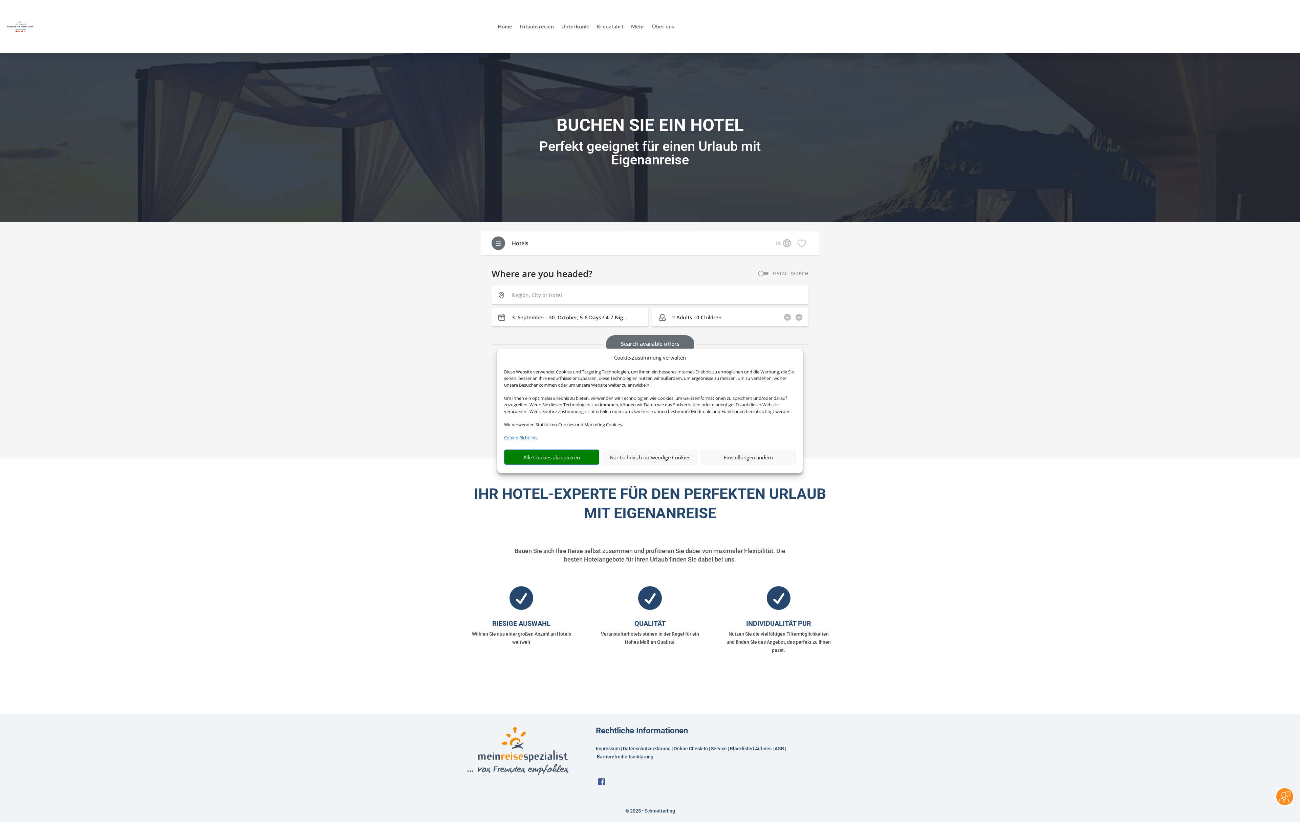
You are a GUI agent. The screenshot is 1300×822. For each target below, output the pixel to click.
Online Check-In (691, 748)
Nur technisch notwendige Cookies (650, 457)
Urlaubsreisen (537, 26)
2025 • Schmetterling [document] (652, 811)
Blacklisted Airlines (751, 748)
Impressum (608, 748)
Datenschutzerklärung (647, 748)
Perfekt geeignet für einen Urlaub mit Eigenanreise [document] (650, 153)
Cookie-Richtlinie (521, 438)
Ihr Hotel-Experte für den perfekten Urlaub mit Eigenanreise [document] (650, 503)
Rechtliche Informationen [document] (642, 731)
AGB (779, 748)
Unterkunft (575, 26)
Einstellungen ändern (748, 457)
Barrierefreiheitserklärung (625, 756)
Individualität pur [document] (778, 623)
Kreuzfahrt (610, 26)
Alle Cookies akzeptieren (551, 457)
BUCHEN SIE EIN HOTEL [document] (650, 125)
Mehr (638, 26)
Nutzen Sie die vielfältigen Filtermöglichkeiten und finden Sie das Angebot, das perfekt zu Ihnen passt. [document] (779, 642)
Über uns (663, 26)
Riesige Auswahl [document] (521, 623)
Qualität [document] (650, 623)
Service (719, 748)
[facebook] (601, 784)
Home (505, 26)
